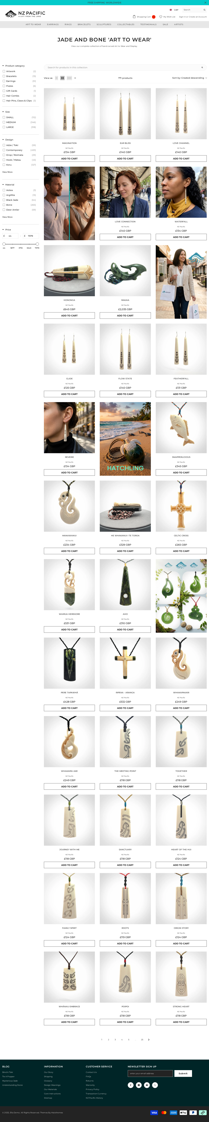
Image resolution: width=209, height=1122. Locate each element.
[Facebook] (131, 1085)
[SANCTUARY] (125, 820)
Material (9, 184)
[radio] (56, 78)
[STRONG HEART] (181, 977)
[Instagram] (139, 1085)
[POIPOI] (125, 977)
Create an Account (198, 17)
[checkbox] (20, 71)
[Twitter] (155, 1085)
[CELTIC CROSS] (181, 506)
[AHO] (125, 584)
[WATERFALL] (181, 192)
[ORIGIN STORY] (181, 898)
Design (9, 139)
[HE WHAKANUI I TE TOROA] (125, 506)
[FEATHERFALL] (181, 349)
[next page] (149, 1040)
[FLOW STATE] (125, 349)
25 (142, 1039)
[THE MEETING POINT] (125, 741)
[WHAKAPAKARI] (181, 663)
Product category (15, 65)
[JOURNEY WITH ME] (69, 820)
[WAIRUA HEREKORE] (69, 584)
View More (7, 172)
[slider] (4, 244)
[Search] (194, 9)
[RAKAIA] (125, 270)
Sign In (182, 17)
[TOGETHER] (181, 741)
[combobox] (192, 9)
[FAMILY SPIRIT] (69, 898)
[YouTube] (147, 1085)
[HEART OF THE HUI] (181, 820)
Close (205, 2)
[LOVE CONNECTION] (125, 192)
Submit (183, 1073)
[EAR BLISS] (125, 113)
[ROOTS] (125, 898)
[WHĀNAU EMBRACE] (69, 977)
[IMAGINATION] (69, 113)
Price (8, 229)
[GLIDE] (69, 349)
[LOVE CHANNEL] (181, 113)
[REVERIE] (69, 427)
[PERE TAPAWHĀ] (69, 663)
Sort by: (188, 78)
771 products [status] (125, 78)
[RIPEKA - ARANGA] (125, 663)
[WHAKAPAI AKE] (69, 741)
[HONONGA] (69, 270)
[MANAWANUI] (69, 506)
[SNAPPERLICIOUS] (181, 427)
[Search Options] (203, 67)
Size (7, 111)
